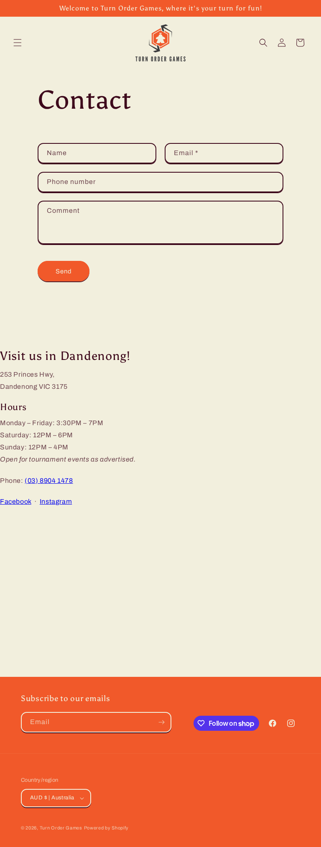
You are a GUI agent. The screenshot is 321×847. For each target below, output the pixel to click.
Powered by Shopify (106, 827)
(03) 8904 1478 (49, 480)
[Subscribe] (161, 722)
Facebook (15, 501)
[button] (17, 42)
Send (64, 271)
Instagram (56, 501)
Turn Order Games (61, 827)
